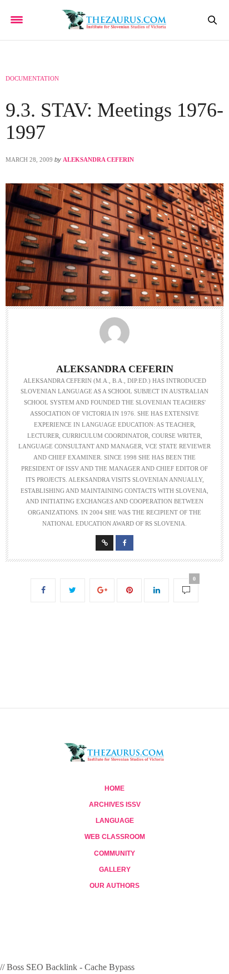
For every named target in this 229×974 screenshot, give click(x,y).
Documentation (32, 78)
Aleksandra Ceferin (98, 159)
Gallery (115, 869)
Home (114, 788)
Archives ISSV (115, 804)
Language (115, 821)
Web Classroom (114, 837)
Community (114, 853)
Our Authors (114, 886)
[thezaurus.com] (115, 20)
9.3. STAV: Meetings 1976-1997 (114, 121)
